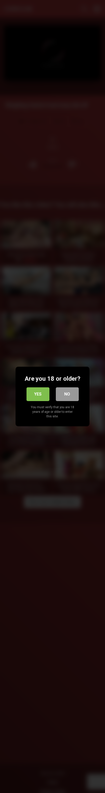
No (67, 394)
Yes (38, 394)
